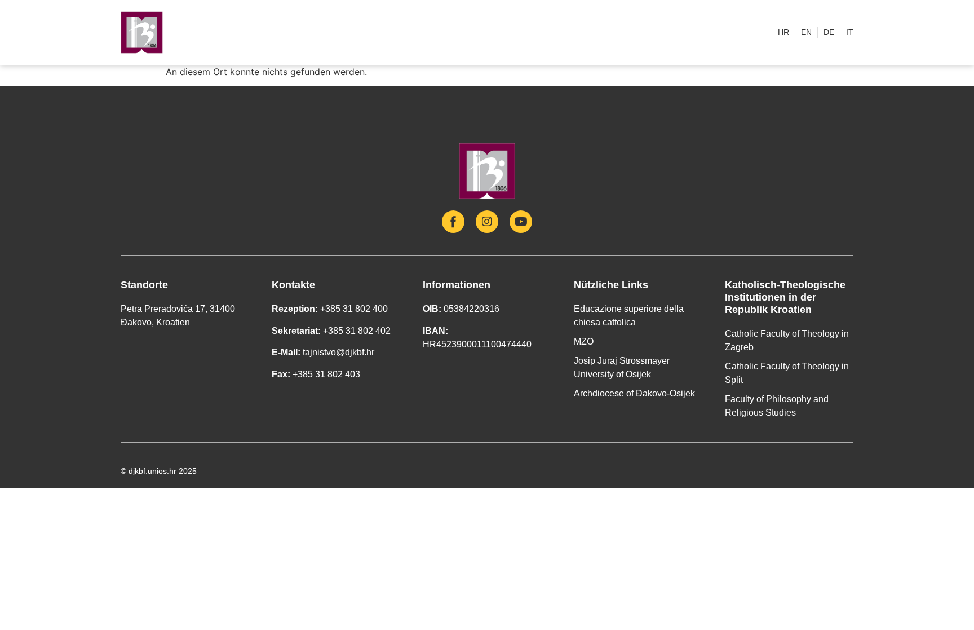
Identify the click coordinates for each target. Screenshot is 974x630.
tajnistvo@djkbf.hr (338, 352)
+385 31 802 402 (357, 331)
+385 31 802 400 (354, 309)
